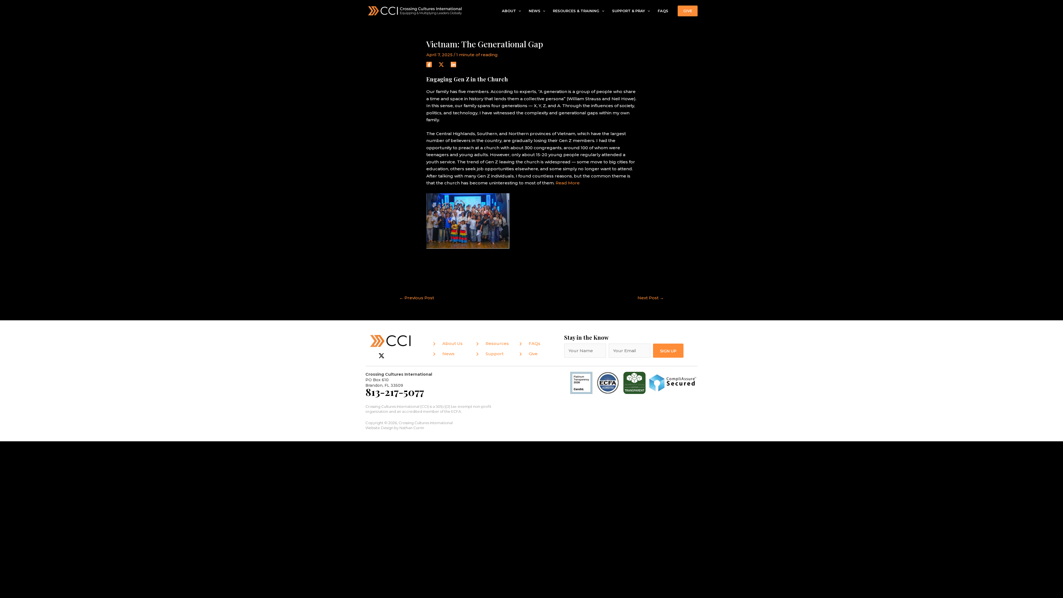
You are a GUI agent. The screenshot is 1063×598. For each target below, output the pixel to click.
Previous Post (416, 297)
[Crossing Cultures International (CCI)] (415, 10)
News (534, 11)
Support (495, 353)
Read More (568, 182)
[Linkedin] (453, 64)
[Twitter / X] (441, 64)
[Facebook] (429, 64)
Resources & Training (576, 11)
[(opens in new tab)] (608, 382)
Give (533, 353)
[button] (518, 11)
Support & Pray (628, 11)
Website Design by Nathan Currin (394, 428)
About (509, 11)
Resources (497, 343)
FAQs (663, 11)
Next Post (651, 297)
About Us (452, 343)
